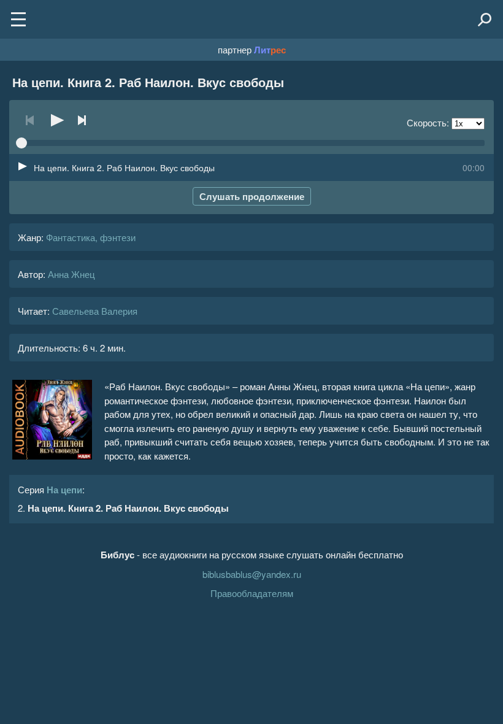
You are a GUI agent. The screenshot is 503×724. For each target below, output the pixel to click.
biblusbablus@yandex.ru (251, 574)
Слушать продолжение (251, 196)
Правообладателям (251, 593)
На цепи (64, 489)
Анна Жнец (71, 274)
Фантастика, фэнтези (91, 237)
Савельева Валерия (94, 310)
